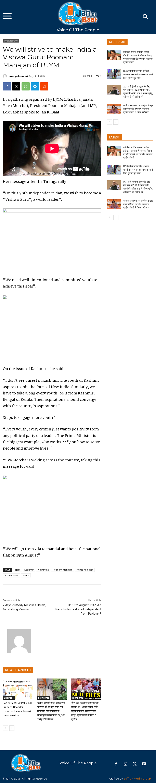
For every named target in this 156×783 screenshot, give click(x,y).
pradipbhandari (18, 75)
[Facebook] (7, 86)
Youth (26, 575)
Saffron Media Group (137, 778)
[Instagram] (125, 764)
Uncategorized (11, 40)
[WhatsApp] (26, 86)
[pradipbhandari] (5, 76)
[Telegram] (35, 86)
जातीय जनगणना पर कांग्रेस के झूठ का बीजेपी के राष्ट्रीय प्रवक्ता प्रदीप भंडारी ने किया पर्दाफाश (138, 109)
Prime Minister (85, 569)
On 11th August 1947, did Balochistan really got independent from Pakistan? (78, 609)
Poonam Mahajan (63, 569)
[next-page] (11, 728)
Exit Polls (9, 697)
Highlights (43, 697)
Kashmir (29, 569)
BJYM (17, 569)
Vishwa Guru (11, 575)
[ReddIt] (44, 86)
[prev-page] (5, 728)
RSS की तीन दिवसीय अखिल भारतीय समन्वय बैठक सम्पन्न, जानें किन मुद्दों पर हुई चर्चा (138, 74)
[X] (16, 86)
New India (43, 569)
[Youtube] (144, 764)
